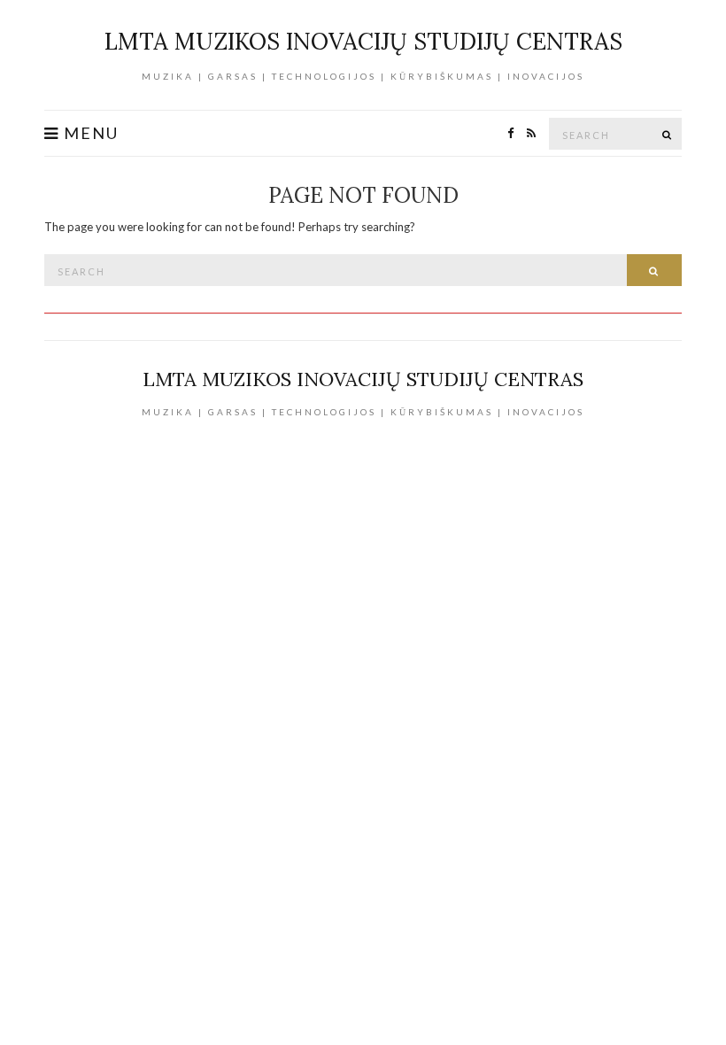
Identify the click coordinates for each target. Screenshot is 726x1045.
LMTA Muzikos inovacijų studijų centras (363, 41)
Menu (89, 133)
